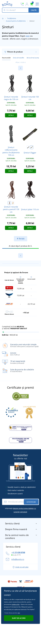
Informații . (20, 510)
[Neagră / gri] (28, 147)
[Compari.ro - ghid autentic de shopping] (20, 396)
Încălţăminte (11, 18)
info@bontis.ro (17, 559)
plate (27, 36)
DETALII (11, 115)
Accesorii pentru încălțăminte (16, 21)
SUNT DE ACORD (19, 618)
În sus (21, 238)
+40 (18, 552)
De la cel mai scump (33, 58)
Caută (33, 10)
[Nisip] (12, 203)
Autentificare (31, 502)
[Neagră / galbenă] (31, 147)
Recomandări (6, 58)
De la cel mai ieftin (18, 58)
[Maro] (9, 203)
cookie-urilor (16, 604)
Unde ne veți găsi (21, 567)
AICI (19, 613)
